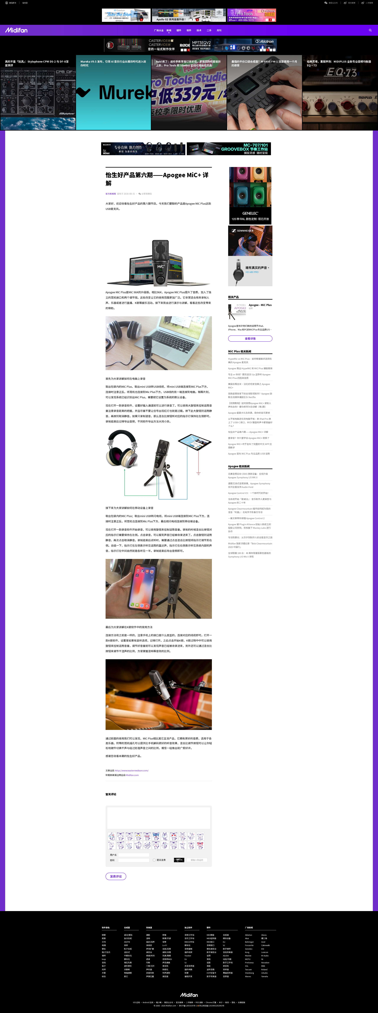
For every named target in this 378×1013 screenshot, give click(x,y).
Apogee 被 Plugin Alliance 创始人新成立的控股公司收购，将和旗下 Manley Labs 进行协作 (249, 528)
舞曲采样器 (228, 972)
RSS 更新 (199, 1002)
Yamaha (264, 976)
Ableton (248, 934)
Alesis (264, 934)
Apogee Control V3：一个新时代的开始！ (249, 492)
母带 (164, 941)
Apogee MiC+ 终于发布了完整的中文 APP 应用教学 (250, 445)
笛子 (104, 965)
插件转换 (188, 969)
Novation (265, 962)
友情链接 (241, 1002)
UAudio (264, 972)
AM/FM (127, 941)
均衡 (148, 962)
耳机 (209, 959)
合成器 (226, 934)
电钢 (104, 945)
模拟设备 (227, 938)
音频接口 (210, 945)
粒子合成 (128, 948)
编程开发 (188, 976)
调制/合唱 (166, 952)
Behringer (249, 941)
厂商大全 (159, 30)
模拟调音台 (211, 948)
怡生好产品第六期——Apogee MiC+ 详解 (248, 431)
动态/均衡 (227, 959)
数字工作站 (228, 962)
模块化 (127, 959)
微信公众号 (333, 2)
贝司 (104, 941)
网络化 (165, 969)
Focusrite (249, 945)
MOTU (247, 959)
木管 (104, 972)
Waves (248, 976)
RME (263, 965)
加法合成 (128, 938)
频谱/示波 (166, 938)
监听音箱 (210, 969)
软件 (189, 30)
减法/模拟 (128, 934)
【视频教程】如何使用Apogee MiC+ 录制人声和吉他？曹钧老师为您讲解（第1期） (249, 405)
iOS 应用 (136, 1002)
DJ (186, 959)
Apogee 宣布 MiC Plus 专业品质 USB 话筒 (249, 453)
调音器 (165, 976)
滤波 (148, 959)
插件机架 (188, 952)
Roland (264, 969)
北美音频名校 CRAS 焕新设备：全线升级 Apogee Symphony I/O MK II (248, 475)
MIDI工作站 (189, 941)
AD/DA (226, 955)
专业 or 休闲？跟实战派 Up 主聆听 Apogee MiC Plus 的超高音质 (249, 376)
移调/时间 (150, 955)
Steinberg (249, 972)
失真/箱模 (166, 955)
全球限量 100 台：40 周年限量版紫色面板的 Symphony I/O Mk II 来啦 (249, 554)
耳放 (209, 965)
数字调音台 (211, 952)
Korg (247, 952)
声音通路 (166, 962)
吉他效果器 (228, 952)
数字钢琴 (227, 948)
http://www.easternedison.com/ (132, 770)
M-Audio (265, 955)
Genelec (248, 948)
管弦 (104, 948)
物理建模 (128, 972)
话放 (209, 962)
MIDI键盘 (210, 934)
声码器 (149, 969)
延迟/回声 (150, 941)
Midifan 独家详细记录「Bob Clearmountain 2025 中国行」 (250, 545)
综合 (104, 976)
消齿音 (149, 945)
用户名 (113, 854)
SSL (247, 965)
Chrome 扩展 (211, 1002)
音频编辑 (188, 948)
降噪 (164, 934)
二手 (209, 30)
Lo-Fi (164, 945)
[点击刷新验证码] (179, 860)
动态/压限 (166, 948)
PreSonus (249, 962)
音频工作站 (189, 934)
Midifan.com (132, 775)
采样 (126, 945)
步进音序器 (189, 965)
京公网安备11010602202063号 (211, 1005)
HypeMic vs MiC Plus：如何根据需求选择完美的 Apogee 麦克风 (250, 360)
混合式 (127, 952)
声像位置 (150, 976)
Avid (263, 941)
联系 (227, 1002)
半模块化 (128, 955)
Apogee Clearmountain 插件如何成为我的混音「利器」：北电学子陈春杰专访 (249, 510)
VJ (185, 962)
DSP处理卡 (211, 972)
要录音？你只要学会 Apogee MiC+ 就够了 (248, 437)
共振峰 (127, 969)
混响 (148, 938)
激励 (148, 934)
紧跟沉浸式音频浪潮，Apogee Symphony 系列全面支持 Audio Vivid (249, 485)
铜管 (104, 934)
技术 (199, 30)
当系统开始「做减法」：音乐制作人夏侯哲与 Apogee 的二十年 (249, 500)
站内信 (25, 2)
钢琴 (104, 955)
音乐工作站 (189, 938)
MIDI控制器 (211, 938)
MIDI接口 (210, 941)
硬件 (179, 30)
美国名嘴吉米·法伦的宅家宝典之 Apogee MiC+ (249, 385)
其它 (126, 976)
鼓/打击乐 (106, 952)
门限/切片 (150, 965)
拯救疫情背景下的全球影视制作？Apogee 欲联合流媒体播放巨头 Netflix (250, 395)
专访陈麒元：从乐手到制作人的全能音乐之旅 (250, 537)
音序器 (226, 976)
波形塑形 (128, 965)
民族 (104, 938)
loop (104, 959)
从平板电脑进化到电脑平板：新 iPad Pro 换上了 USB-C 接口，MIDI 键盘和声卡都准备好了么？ (250, 422)
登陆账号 (12, 2)
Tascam (248, 969)
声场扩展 (150, 948)
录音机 (165, 965)
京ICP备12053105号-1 (188, 1005)
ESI (262, 948)
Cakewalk (265, 945)
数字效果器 (211, 976)
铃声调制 (166, 972)
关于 (221, 1002)
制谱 (186, 972)
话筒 (209, 955)
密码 (112, 860)
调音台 (149, 952)
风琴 (104, 969)
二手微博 (369, 2)
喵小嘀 (158, 1002)
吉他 (104, 962)
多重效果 (150, 972)
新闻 (169, 30)
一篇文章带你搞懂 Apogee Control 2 (246, 518)
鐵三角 (264, 938)
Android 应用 (148, 1002)
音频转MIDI (167, 959)
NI (262, 959)
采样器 (226, 969)
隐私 (233, 1002)
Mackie (248, 955)
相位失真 (128, 962)
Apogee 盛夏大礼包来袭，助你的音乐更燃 (249, 412)
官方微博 (351, 2)
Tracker (188, 955)
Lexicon (264, 952)
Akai (247, 938)
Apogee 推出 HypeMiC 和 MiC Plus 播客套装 (250, 368)
